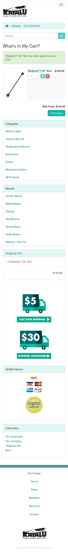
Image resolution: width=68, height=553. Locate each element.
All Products (12, 177)
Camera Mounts (15, 139)
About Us (34, 506)
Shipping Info (13, 445)
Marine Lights (13, 131)
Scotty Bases (13, 226)
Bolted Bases (13, 203)
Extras (9, 162)
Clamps (10, 211)
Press (34, 489)
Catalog (16, 26)
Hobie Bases (13, 234)
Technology (34, 473)
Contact (34, 514)
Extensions (12, 154)
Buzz (8, 450)
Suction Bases (14, 196)
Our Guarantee (14, 436)
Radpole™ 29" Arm (21, 261)
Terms (34, 481)
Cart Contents (32, 26)
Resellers (34, 498)
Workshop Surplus (16, 169)
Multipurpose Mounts (18, 146)
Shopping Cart (14, 253)
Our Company (14, 441)
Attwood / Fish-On (16, 242)
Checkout (57, 113)
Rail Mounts (12, 219)
